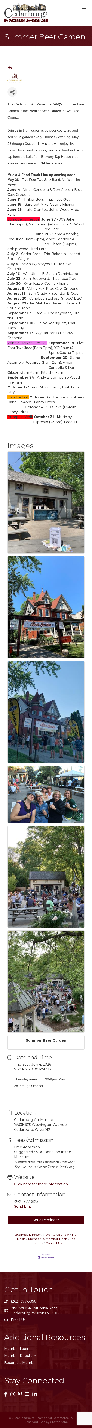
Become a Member (20, 1363)
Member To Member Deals (47, 1238)
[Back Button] (10, 68)
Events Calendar (57, 1234)
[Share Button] (12, 92)
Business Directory (28, 1234)
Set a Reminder (46, 1220)
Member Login (16, 1349)
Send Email (23, 1206)
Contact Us (54, 1243)
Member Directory (20, 1356)
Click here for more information (41, 1184)
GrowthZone (59, 1422)
